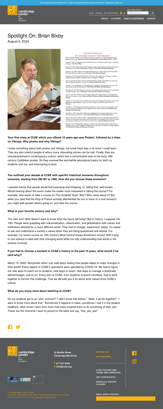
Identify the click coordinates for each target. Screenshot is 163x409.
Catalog (98, 13)
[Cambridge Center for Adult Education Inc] (38, 379)
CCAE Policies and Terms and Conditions (108, 371)
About (104, 18)
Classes (116, 18)
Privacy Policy (38, 397)
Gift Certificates (111, 13)
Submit (147, 12)
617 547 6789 (63, 363)
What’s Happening (134, 18)
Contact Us (102, 352)
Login (91, 13)
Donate (151, 18)
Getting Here (103, 356)
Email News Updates (134, 10)
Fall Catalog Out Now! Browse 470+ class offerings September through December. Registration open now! (81, 2)
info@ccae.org (64, 366)
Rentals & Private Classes (106, 383)
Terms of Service (49, 397)
